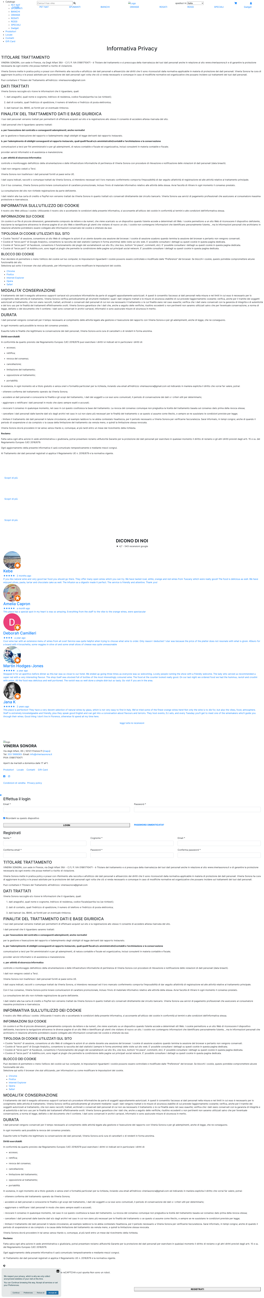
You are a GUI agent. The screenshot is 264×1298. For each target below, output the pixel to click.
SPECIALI (16, 24)
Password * (140, 804)
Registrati (197, 1289)
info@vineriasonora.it (41, 754)
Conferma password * (189, 849)
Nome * (7, 838)
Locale (9, 34)
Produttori (11, 31)
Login (66, 825)
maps (47, 751)
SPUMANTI (74, 7)
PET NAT (44, 7)
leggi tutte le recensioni (132, 723)
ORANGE (15, 14)
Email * (7, 804)
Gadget (15, 28)
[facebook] (5, 776)
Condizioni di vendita (14, 783)
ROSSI (14, 21)
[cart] (235, 3)
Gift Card (10, 41)
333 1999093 (15, 754)
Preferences (28, 1292)
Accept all (52, 1292)
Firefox (10, 274)
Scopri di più (11, 477)
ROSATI (15, 18)
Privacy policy (34, 783)
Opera (10, 281)
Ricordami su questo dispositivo (22, 818)
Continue (16, 1292)
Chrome (11, 271)
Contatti (10, 38)
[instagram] (9, 776)
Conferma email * (12, 849)
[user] (251, 3)
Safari (10, 284)
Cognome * (96, 838)
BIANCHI (15, 11)
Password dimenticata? (149, 824)
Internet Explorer (15, 277)
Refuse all (40, 1292)
